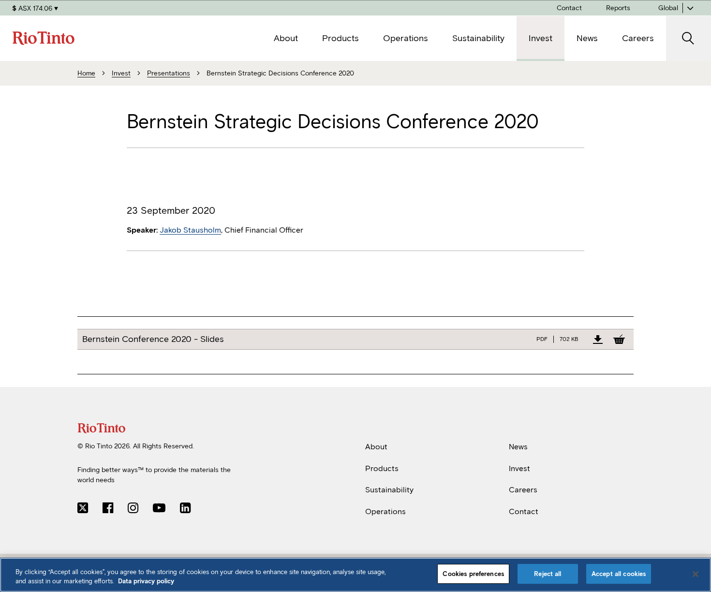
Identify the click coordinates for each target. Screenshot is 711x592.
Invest (519, 468)
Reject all (547, 573)
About (376, 446)
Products (382, 468)
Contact (523, 511)
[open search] (688, 38)
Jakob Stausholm (190, 230)
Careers (523, 489)
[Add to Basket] (619, 339)
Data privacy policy (146, 581)
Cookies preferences (473, 573)
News (518, 446)
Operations (385, 511)
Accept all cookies (619, 573)
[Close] (695, 574)
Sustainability (389, 489)
